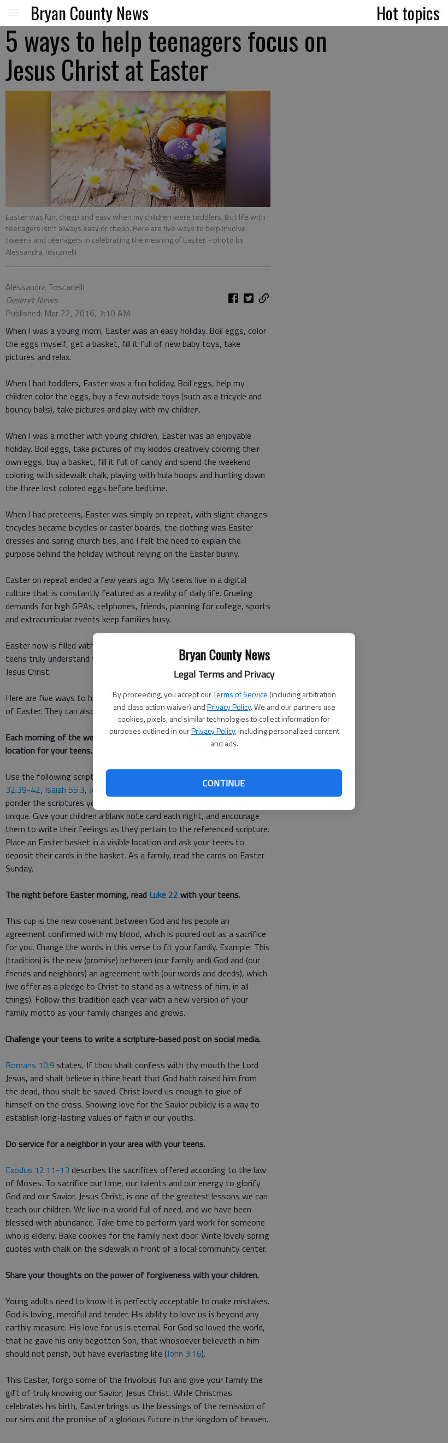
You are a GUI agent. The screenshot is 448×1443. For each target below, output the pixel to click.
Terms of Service (240, 694)
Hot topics (408, 12)
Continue (224, 783)
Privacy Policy (229, 706)
